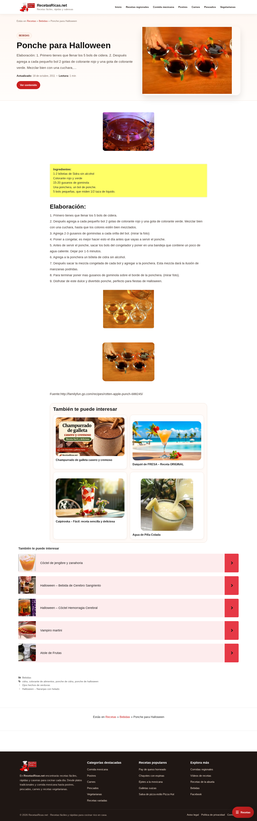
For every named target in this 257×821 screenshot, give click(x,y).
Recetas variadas (97, 800)
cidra (25, 681)
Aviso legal (193, 814)
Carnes (196, 7)
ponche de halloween (86, 681)
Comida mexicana (163, 7)
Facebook (196, 794)
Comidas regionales (201, 769)
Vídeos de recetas (200, 775)
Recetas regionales (137, 7)
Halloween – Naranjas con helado (40, 689)
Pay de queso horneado (152, 769)
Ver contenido (28, 85)
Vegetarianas (227, 7)
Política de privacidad (213, 814)
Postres (182, 7)
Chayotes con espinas (151, 775)
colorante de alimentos (41, 681)
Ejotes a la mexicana (151, 781)
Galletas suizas (147, 788)
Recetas (31, 21)
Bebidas (43, 21)
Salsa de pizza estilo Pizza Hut (156, 794)
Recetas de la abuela (202, 781)
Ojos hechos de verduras (36, 685)
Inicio (118, 7)
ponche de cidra (64, 681)
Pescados (210, 7)
